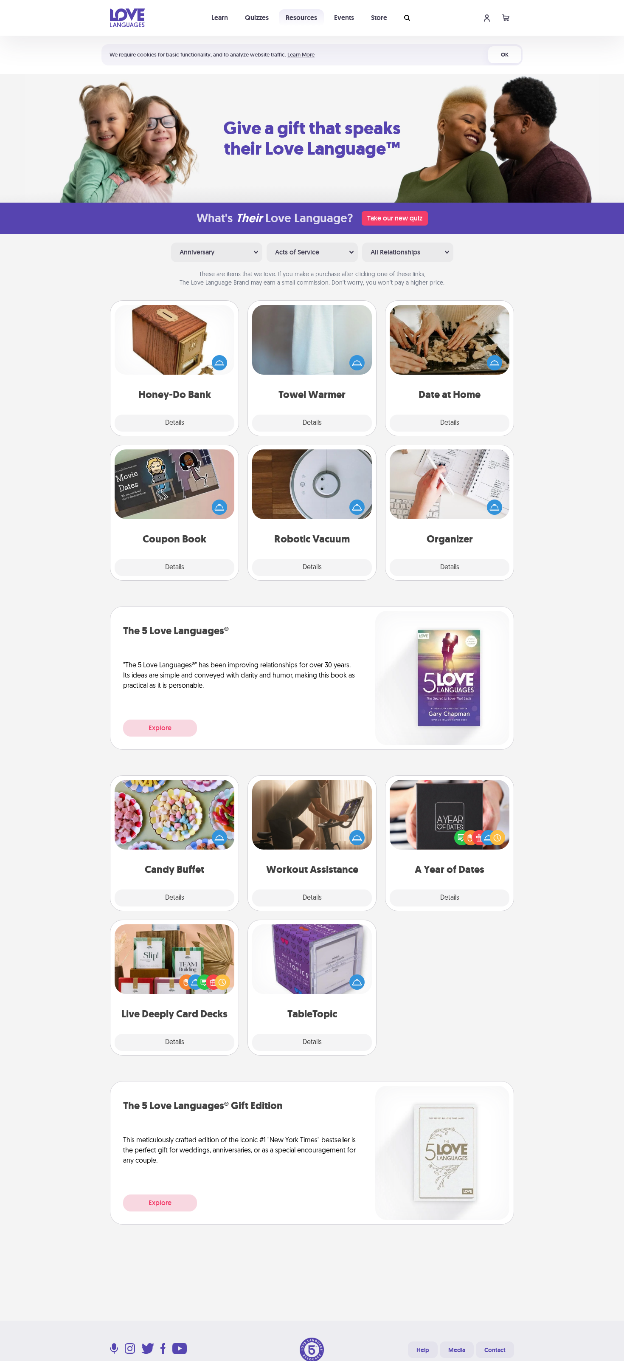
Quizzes (257, 17)
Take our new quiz (394, 218)
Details (174, 423)
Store (379, 17)
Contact (495, 1350)
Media (456, 1350)
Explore (160, 727)
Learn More (301, 54)
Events (344, 17)
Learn (219, 17)
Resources (301, 17)
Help (422, 1350)
